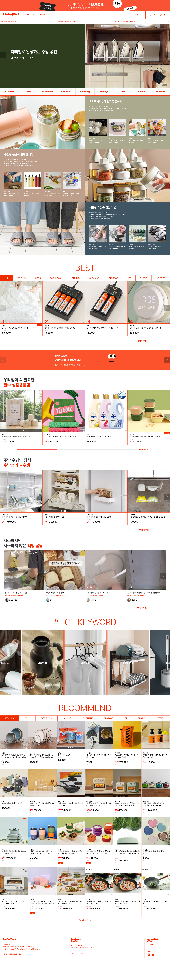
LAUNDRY (75, 278)
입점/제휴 (21, 954)
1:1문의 (81, 953)
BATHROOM (56, 278)
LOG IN (135, 15)
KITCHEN (21, 278)
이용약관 (5, 954)
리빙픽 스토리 (150, 944)
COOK (38, 278)
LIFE (129, 278)
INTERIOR (160, 278)
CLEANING (94, 278)
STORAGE (113, 278)
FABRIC (143, 278)
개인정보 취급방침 (12, 954)
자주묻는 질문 (74, 953)
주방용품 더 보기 (84, 920)
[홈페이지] (11, 14)
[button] (3, 55)
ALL (6, 278)
